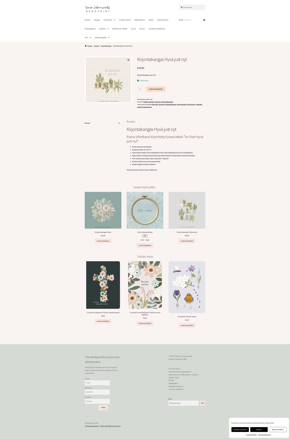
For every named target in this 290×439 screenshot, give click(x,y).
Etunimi (88, 397)
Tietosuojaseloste (92, 426)
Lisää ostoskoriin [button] (103, 241)
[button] (128, 60)
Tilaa (103, 407)
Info (86, 37)
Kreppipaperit (90, 29)
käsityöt (155, 104)
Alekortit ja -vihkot (119, 29)
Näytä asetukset (278, 429)
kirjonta (161, 104)
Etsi (170, 399)
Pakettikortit (139, 20)
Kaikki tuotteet (148, 102)
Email (87, 378)
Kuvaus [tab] (87, 123)
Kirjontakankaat (106, 46)
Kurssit (142, 29)
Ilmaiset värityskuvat (157, 29)
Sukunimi (88, 388)
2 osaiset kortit (125, 20)
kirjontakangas (170, 104)
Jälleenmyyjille (100, 37)
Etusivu (87, 20)
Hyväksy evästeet (240, 429)
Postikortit (108, 20)
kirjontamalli (181, 104)
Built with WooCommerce (110, 426)
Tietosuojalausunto (264, 435)
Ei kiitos (259, 429)
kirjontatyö (191, 104)
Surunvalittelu (162, 20)
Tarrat (133, 29)
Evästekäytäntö (251, 435)
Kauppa (97, 20)
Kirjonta (102, 29)
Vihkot (151, 20)
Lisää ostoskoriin (156, 89)
